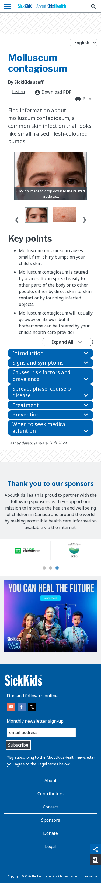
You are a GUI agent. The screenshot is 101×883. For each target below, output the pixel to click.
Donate (50, 833)
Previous (17, 218)
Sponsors (50, 820)
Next (84, 218)
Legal (42, 764)
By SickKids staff (25, 82)
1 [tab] (44, 568)
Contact (50, 807)
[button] (50, 353)
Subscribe (18, 745)
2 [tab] (50, 568)
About (50, 780)
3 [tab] (57, 568)
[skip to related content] (50, 176)
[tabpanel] (27, 550)
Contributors (50, 794)
